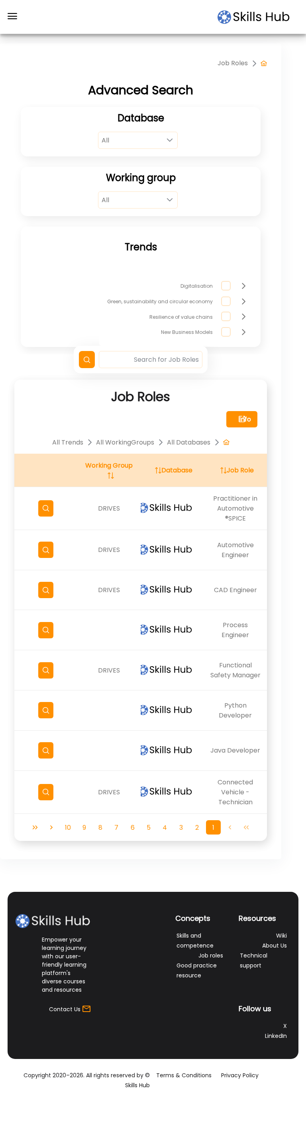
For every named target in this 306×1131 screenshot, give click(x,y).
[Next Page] (51, 827)
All (105, 140)
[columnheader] (235, 470)
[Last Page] (35, 827)
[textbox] (151, 359)
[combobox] (138, 140)
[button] (87, 359)
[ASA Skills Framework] (257, 17)
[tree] (179, 309)
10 (68, 827)
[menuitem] (264, 63)
